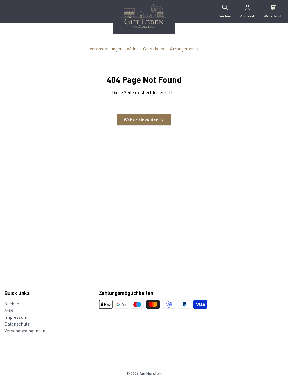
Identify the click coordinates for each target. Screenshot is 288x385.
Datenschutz (17, 324)
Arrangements (184, 49)
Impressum (15, 317)
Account (247, 15)
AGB (8, 310)
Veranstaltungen (106, 49)
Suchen (225, 15)
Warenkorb (273, 15)
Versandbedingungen (24, 330)
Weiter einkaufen (141, 120)
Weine (133, 49)
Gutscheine (154, 49)
